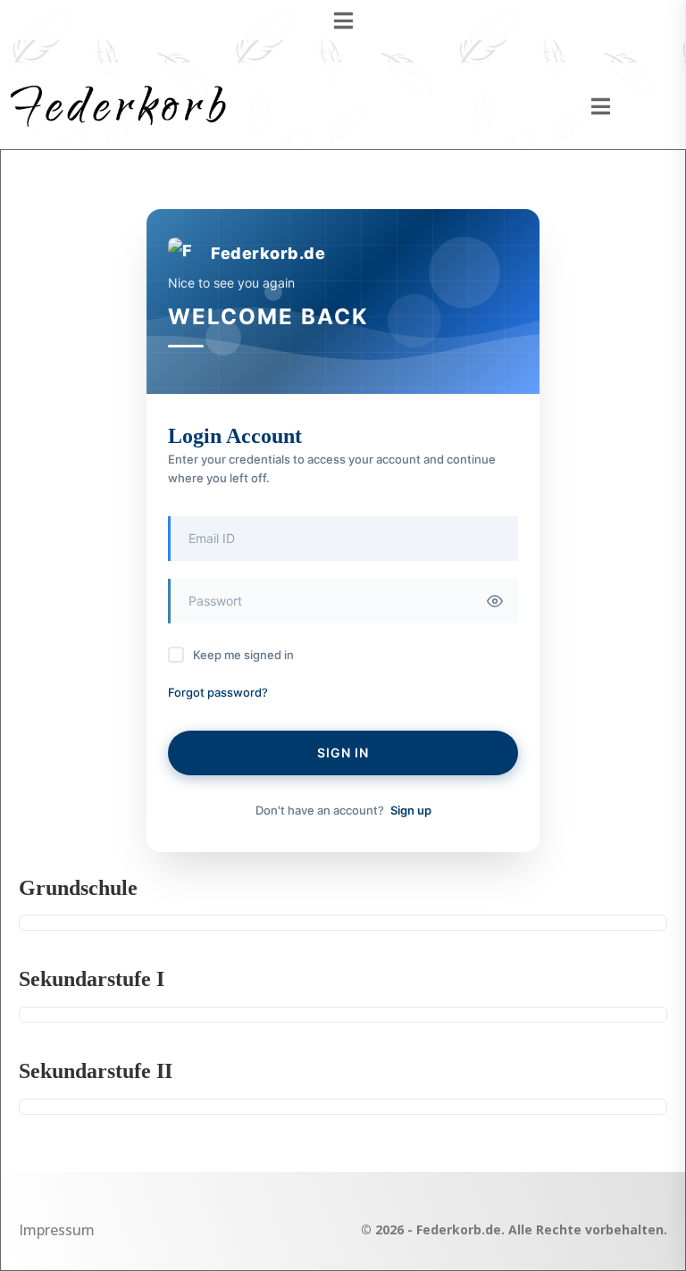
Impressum (57, 1230)
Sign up (410, 810)
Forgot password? (218, 692)
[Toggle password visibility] (495, 601)
